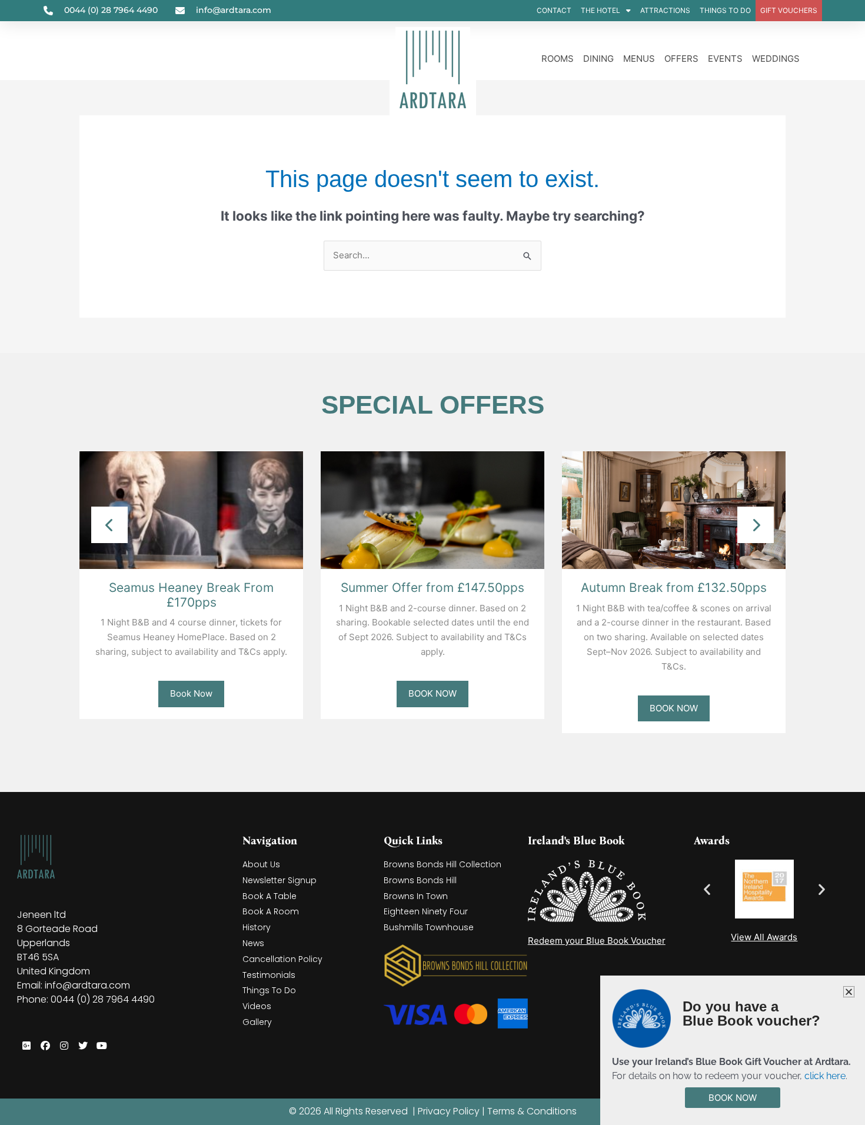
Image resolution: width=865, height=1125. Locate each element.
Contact (554, 10)
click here (825, 1075)
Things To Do (725, 10)
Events (725, 58)
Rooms (557, 58)
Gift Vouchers (788, 10)
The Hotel (600, 10)
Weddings (776, 58)
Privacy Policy (449, 1111)
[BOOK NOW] (432, 509)
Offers (681, 58)
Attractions (665, 10)
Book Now (191, 693)
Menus (639, 58)
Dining (598, 58)
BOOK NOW (432, 693)
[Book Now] (191, 509)
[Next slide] (755, 525)
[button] (707, 889)
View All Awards (764, 937)
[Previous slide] (109, 525)
